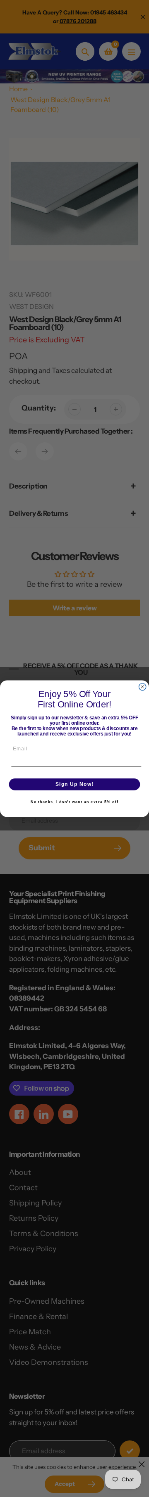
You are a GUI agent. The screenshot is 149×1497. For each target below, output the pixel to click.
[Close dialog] (142, 686)
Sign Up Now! (74, 783)
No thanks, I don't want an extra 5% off (74, 802)
